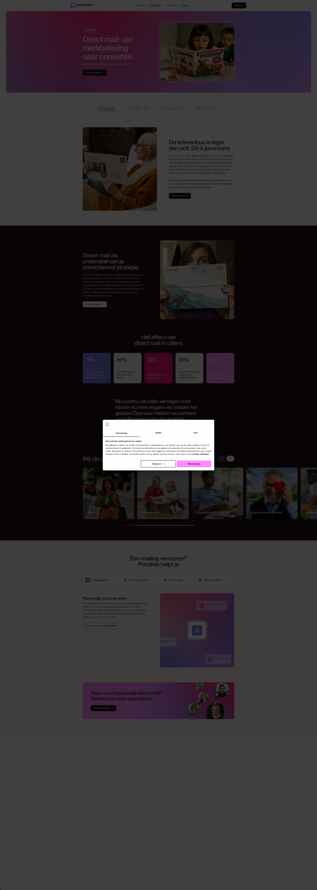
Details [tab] (159, 433)
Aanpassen (157, 464)
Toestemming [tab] (121, 433)
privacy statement (200, 454)
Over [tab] (196, 433)
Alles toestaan (194, 464)
